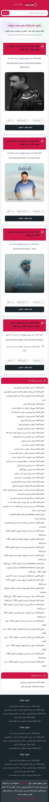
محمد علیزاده (24, 58)
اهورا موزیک (23, 783)
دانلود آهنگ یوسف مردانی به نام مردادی (29, 449)
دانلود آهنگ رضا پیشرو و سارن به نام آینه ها (28, 412)
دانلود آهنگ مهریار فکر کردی (33, 404)
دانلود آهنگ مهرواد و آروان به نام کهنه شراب (28, 408)
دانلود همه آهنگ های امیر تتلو (32, 686)
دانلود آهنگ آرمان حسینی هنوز (33, 441)
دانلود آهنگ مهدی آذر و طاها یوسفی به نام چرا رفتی (25, 461)
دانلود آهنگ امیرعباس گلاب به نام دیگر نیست (27, 453)
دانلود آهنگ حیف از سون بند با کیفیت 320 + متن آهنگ (23, 596)
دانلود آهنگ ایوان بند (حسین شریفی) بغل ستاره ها (25, 432)
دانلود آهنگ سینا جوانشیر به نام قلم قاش (28, 436)
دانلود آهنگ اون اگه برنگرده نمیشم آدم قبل (28, 486)
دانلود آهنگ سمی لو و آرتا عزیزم (32, 420)
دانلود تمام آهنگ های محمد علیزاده (24, 25)
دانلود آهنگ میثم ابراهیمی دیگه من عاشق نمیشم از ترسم (24, 713)
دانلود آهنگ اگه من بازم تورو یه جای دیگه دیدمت (26, 502)
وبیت (16, 798)
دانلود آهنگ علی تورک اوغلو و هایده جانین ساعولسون (24, 391)
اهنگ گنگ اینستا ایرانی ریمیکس (32, 682)
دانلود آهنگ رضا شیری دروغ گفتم (31, 469)
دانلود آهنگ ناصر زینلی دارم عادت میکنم (29, 473)
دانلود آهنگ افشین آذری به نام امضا (31, 494)
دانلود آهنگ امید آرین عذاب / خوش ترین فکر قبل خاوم (23, 490)
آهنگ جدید (18, 4)
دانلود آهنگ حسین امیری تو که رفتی (30, 465)
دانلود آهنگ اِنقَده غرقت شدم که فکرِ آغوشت (27, 481)
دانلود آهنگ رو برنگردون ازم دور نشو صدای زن (27, 498)
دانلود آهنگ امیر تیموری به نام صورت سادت (28, 457)
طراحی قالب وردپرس (27, 798)
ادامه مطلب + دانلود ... (24, 127)
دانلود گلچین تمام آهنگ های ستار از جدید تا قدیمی (25, 576)
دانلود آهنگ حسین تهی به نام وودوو (30, 416)
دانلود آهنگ (36, 120)
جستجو (5, 13)
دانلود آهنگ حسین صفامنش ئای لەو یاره (29, 387)
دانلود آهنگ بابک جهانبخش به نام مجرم (29, 477)
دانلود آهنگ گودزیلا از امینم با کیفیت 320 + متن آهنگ (24, 600)
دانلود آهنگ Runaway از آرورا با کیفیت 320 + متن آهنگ (23, 563)
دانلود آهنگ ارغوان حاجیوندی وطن (31, 424)
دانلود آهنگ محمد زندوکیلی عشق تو (30, 428)
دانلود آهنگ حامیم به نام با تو (33, 445)
